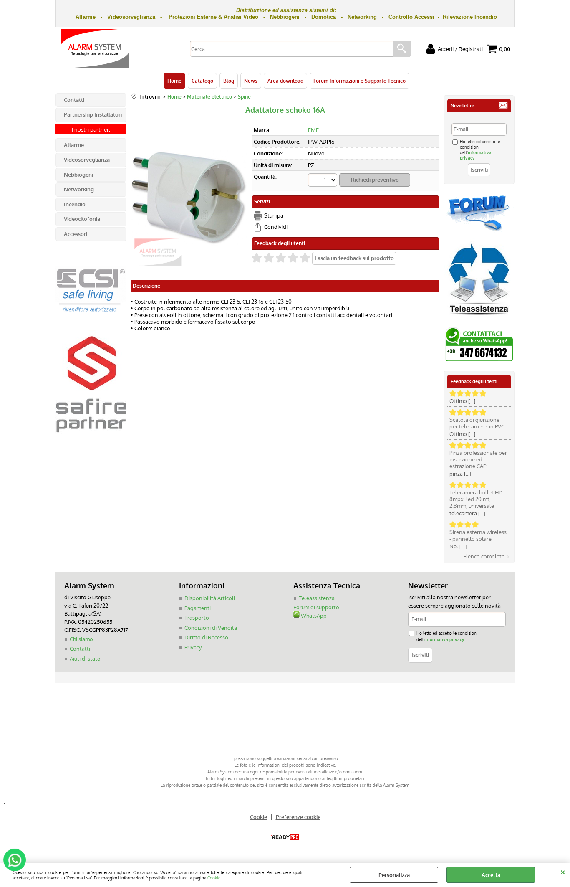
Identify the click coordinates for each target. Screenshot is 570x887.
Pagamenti (197, 608)
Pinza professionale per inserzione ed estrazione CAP (478, 459)
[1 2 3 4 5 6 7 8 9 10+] (323, 181)
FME (313, 130)
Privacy (193, 647)
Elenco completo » (486, 556)
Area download (285, 80)
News (250, 80)
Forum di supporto (316, 607)
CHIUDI (563, 871)
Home (174, 80)
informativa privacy (444, 639)
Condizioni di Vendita (210, 627)
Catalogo (202, 80)
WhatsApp (313, 615)
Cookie (213, 877)
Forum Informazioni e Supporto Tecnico (359, 80)
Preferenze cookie (298, 817)
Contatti (80, 648)
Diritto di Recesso (206, 637)
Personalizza (394, 875)
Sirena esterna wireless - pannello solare (478, 535)
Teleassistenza (317, 598)
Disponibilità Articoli (209, 598)
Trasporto (196, 617)
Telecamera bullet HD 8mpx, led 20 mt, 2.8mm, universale (476, 499)
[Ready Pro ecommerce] (285, 837)
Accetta (491, 875)
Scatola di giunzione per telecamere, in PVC (476, 423)
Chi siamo (81, 639)
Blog (228, 80)
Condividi (276, 226)
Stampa (273, 215)
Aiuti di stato (85, 658)
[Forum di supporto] (479, 230)
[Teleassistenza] (479, 318)
